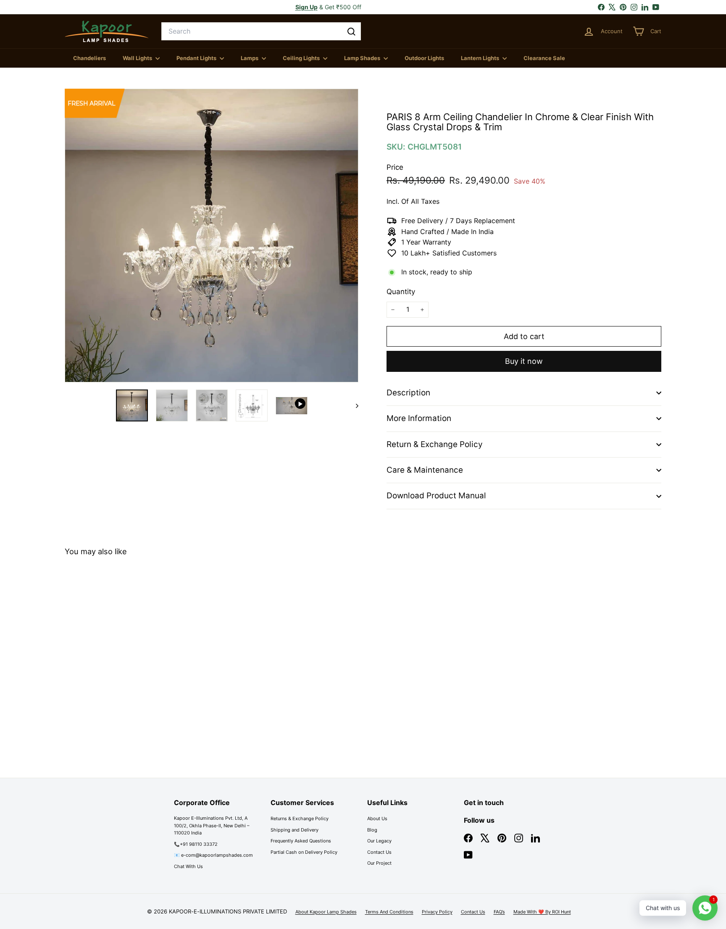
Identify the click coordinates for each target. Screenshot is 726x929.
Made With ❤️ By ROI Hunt (542, 912)
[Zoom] (211, 235)
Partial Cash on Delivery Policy (304, 852)
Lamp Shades (362, 58)
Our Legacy (379, 841)
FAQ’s (499, 912)
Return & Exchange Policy (435, 444)
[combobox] (261, 31)
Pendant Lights (197, 58)
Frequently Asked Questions (301, 841)
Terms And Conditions (389, 912)
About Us (377, 818)
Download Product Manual (436, 495)
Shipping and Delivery (294, 830)
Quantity (401, 291)
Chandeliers (89, 58)
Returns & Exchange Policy (300, 818)
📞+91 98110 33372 (196, 844)
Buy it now (524, 361)
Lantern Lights (480, 58)
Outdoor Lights (424, 58)
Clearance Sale (544, 58)
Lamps (250, 58)
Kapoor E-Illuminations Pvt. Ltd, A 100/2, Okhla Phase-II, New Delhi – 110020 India (212, 825)
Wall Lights (138, 58)
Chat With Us (188, 866)
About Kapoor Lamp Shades (326, 912)
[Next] (353, 405)
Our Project (379, 863)
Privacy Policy (437, 912)
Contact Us (379, 852)
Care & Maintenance (425, 470)
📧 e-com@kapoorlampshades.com (213, 855)
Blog (372, 830)
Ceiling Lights (302, 58)
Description (408, 392)
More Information (419, 418)
